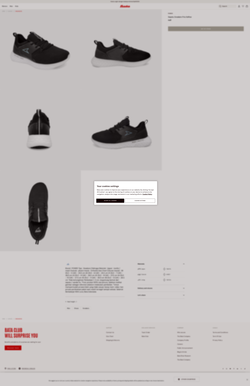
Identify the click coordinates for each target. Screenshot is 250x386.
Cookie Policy (147, 194)
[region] (125, 193)
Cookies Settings (140, 200)
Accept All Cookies (110, 200)
